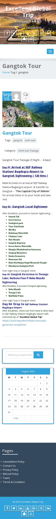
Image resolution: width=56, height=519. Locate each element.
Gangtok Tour (17, 133)
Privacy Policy (10, 470)
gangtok (17, 140)
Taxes (6, 478)
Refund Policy (11, 474)
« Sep (15, 418)
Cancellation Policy (13, 461)
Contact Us (9, 465)
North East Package (28, 150)
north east (30, 140)
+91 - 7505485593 (30, 28)
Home (6, 72)
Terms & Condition (14, 482)
